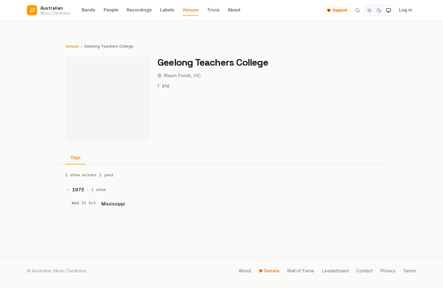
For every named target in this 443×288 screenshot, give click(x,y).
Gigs (75, 157)
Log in (405, 10)
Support (340, 10)
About (234, 10)
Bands (88, 10)
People (111, 10)
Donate (271, 271)
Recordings (139, 10)
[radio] (369, 10)
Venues (190, 10)
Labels (167, 10)
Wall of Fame (300, 271)
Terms (409, 271)
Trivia (213, 10)
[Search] (357, 10)
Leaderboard (335, 271)
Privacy (387, 271)
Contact (364, 271)
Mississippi (113, 204)
